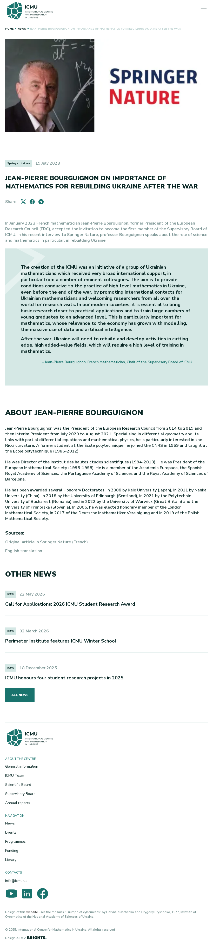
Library (10, 859)
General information (21, 766)
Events (10, 832)
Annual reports (17, 802)
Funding (11, 850)
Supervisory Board (20, 793)
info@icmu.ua (16, 880)
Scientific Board (18, 784)
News (10, 823)
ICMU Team (14, 775)
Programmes (15, 841)
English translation (23, 551)
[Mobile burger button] (203, 11)
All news (19, 695)
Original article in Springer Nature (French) (46, 542)
